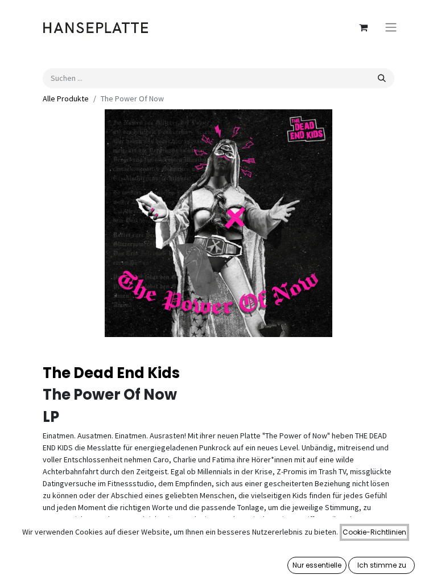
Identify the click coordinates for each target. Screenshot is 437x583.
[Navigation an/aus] (391, 27)
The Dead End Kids (111, 373)
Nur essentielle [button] (316, 565)
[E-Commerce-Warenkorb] (363, 27)
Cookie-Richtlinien (374, 532)
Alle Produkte (66, 98)
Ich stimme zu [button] (381, 565)
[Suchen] (381, 78)
